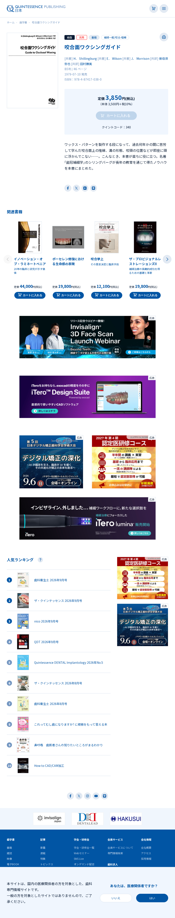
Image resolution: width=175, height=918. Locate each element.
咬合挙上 (97, 259)
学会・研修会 (81, 839)
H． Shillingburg (85, 58)
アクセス (146, 853)
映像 (9, 858)
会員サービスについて (120, 847)
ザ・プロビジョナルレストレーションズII (145, 261)
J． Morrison (140, 58)
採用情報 (146, 858)
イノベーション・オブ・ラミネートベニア (30, 261)
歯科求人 (113, 864)
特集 (42, 858)
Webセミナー (81, 853)
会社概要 (146, 847)
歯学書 (11, 839)
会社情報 (146, 839)
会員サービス (115, 839)
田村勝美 (86, 64)
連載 (42, 853)
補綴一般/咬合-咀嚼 (115, 37)
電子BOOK (13, 864)
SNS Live (79, 858)
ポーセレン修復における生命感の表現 (68, 261)
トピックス (46, 864)
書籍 (94, 37)
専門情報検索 (115, 853)
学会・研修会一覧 (84, 847)
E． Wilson (114, 58)
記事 (42, 839)
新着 (42, 847)
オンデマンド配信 (84, 864)
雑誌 (9, 853)
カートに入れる (32, 295)
